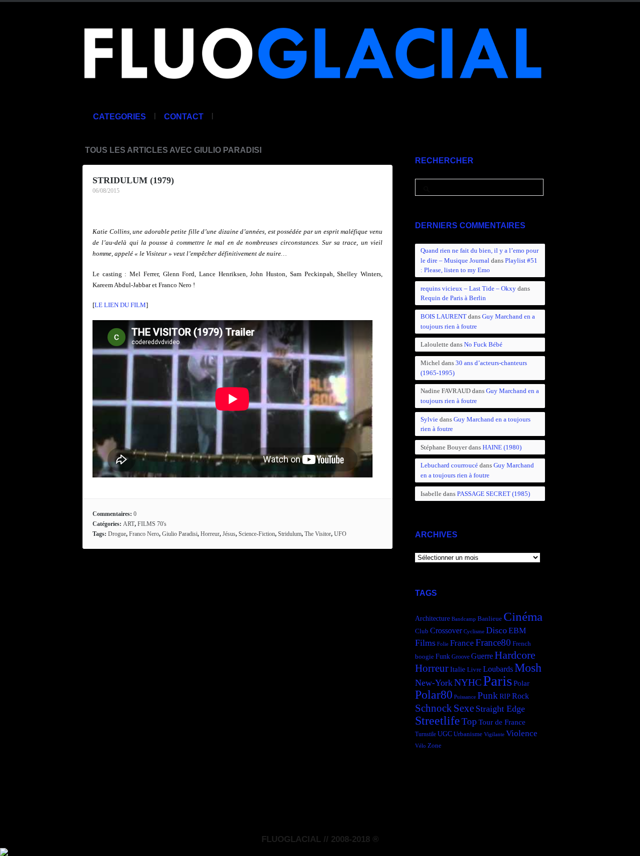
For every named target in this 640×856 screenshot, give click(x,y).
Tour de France (502, 722)
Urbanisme (468, 734)
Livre (474, 669)
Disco (496, 630)
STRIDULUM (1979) (133, 180)
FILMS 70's (152, 523)
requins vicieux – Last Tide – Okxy (468, 288)
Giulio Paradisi (180, 533)
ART (128, 523)
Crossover (446, 630)
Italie (458, 669)
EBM (517, 630)
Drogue (117, 533)
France (462, 643)
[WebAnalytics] (4, 851)
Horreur (210, 533)
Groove (461, 656)
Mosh (528, 667)
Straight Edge (500, 709)
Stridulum (290, 533)
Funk (443, 656)
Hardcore (515, 655)
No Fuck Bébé (483, 344)
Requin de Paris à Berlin (453, 298)
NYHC (468, 682)
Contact (184, 116)
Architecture (432, 618)
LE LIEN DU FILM (120, 305)
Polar (522, 683)
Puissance (465, 697)
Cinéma (523, 616)
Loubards (498, 669)
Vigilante (494, 734)
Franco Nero (144, 533)
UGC (445, 734)
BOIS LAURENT (443, 316)
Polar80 (433, 694)
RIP (505, 696)
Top (469, 721)
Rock (520, 696)
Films (425, 643)
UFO (340, 533)
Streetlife (437, 720)
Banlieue (490, 618)
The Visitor (317, 533)
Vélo (420, 746)
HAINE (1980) (502, 447)
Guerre (482, 656)
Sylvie (429, 419)
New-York (433, 683)
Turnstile (425, 734)
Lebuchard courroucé (449, 465)
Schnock (433, 708)
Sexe (464, 708)
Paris (497, 681)
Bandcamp (464, 619)
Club (421, 631)
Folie (442, 644)
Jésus (229, 533)
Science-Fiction (256, 533)
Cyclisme (474, 631)
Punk (488, 695)
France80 (493, 642)
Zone (435, 745)
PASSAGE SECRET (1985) (493, 493)
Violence (522, 733)
